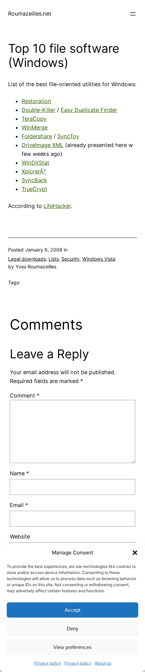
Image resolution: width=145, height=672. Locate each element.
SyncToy (68, 136)
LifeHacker (57, 205)
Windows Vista (98, 259)
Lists (54, 259)
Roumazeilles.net (29, 13)
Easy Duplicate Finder (89, 109)
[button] (135, 552)
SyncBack (34, 180)
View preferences (72, 647)
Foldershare (37, 136)
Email (19, 505)
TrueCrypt (34, 189)
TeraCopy (34, 118)
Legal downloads (27, 259)
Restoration (36, 101)
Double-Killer (38, 109)
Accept (72, 610)
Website (20, 536)
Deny (73, 628)
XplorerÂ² (34, 171)
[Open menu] (133, 14)
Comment (24, 395)
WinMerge (35, 127)
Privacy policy (47, 663)
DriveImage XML (42, 145)
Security (70, 259)
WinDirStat (35, 162)
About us (103, 663)
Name (19, 473)
